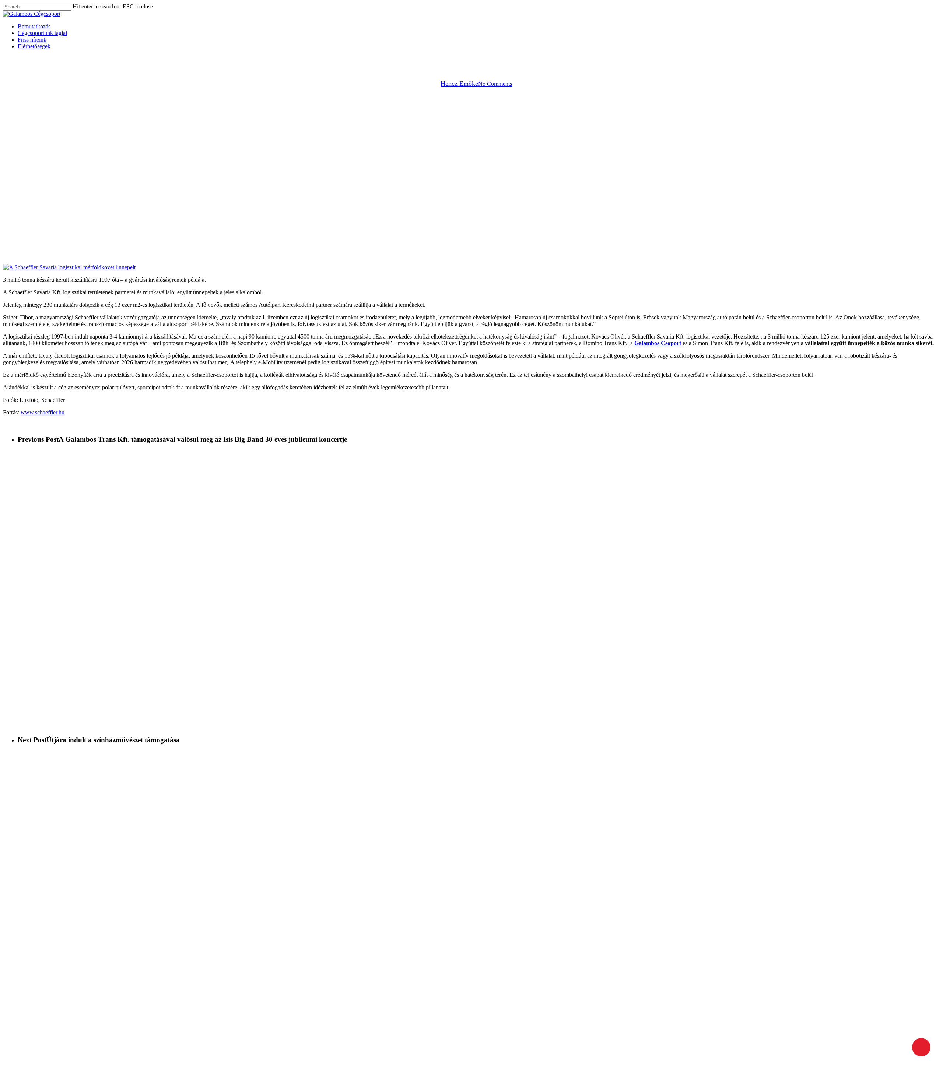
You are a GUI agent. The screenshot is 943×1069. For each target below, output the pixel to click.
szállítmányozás (487, 62)
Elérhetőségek (74, 1059)
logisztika (448, 62)
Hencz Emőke (459, 83)
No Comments (495, 84)
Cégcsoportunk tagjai (83, 1046)
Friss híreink (72, 1053)
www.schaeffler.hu (42, 412)
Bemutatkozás (74, 1040)
